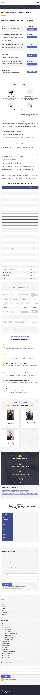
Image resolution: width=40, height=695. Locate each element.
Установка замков (5, 657)
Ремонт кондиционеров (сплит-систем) (10, 633)
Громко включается (6, 491)
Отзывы (3, 608)
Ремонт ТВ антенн (6, 631)
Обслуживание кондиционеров (8, 651)
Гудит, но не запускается (24, 491)
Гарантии (4, 606)
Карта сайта (4, 614)
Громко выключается (15, 491)
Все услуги (4, 612)
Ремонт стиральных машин (7, 623)
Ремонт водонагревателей (7, 639)
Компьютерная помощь (7, 653)
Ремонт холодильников (7, 625)
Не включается (22, 493)
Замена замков (5, 649)
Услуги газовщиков (6, 645)
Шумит (4, 495)
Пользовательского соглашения (19, 588)
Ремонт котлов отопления (7, 635)
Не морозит (16, 493)
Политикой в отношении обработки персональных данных (19, 586)
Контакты (4, 610)
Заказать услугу (32, 29)
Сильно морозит (10, 495)
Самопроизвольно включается (32, 493)
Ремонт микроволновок (7, 629)
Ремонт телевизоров (6, 627)
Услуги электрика (5, 643)
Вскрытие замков (5, 647)
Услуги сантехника (6, 641)
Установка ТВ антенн (6, 655)
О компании (4, 604)
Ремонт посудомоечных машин (8, 637)
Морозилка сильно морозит (7, 493)
